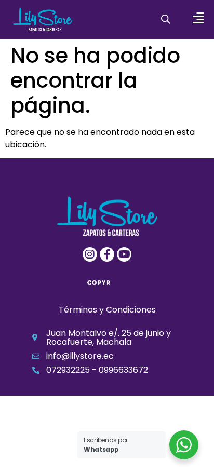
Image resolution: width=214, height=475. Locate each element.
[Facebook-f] (107, 254)
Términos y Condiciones (107, 310)
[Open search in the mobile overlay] (165, 19)
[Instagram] (90, 254)
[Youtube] (124, 254)
